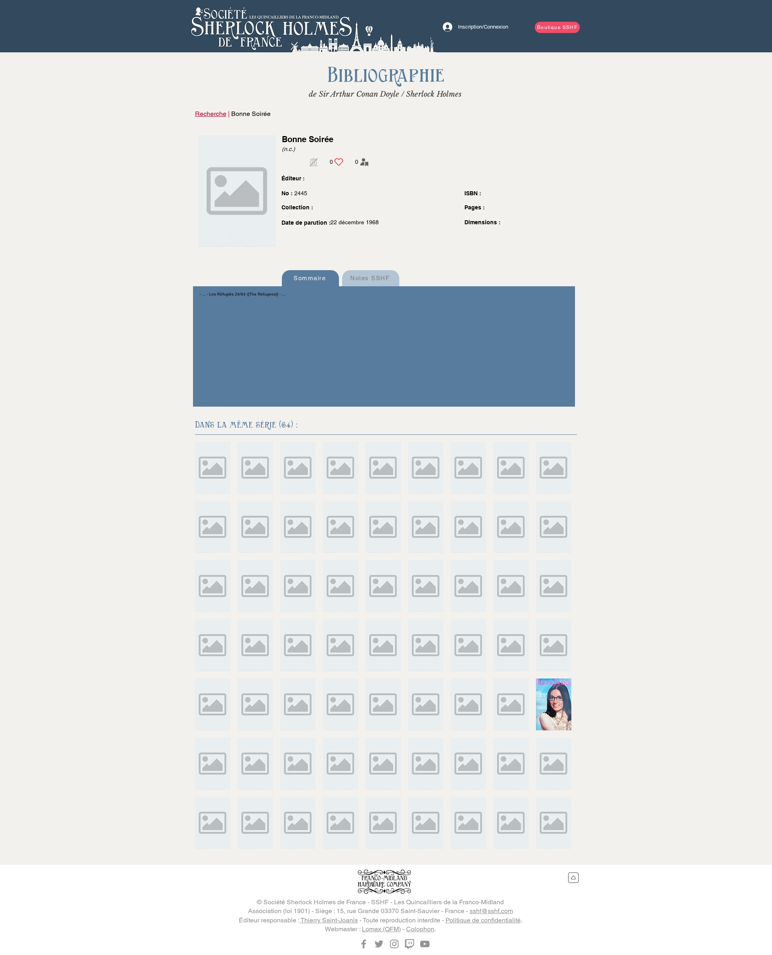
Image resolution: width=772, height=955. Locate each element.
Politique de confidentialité (483, 920)
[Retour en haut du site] (573, 878)
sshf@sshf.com (491, 911)
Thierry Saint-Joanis (329, 920)
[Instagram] (394, 944)
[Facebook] (364, 944)
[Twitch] (409, 944)
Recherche (210, 114)
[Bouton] (271, 26)
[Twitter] (379, 944)
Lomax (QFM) (381, 929)
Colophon (420, 929)
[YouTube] (425, 944)
